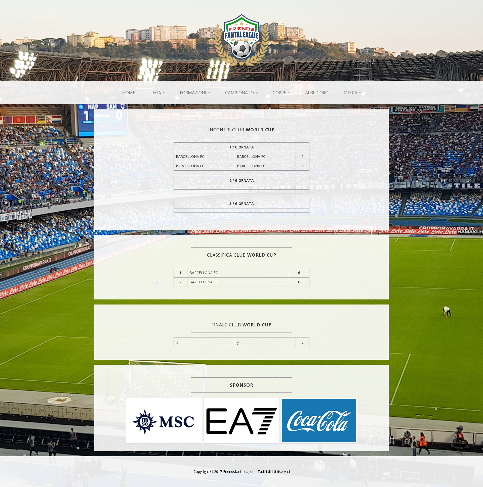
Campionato (240, 92)
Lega (156, 92)
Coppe (280, 92)
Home (128, 92)
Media (351, 92)
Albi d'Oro (317, 92)
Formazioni (194, 92)
